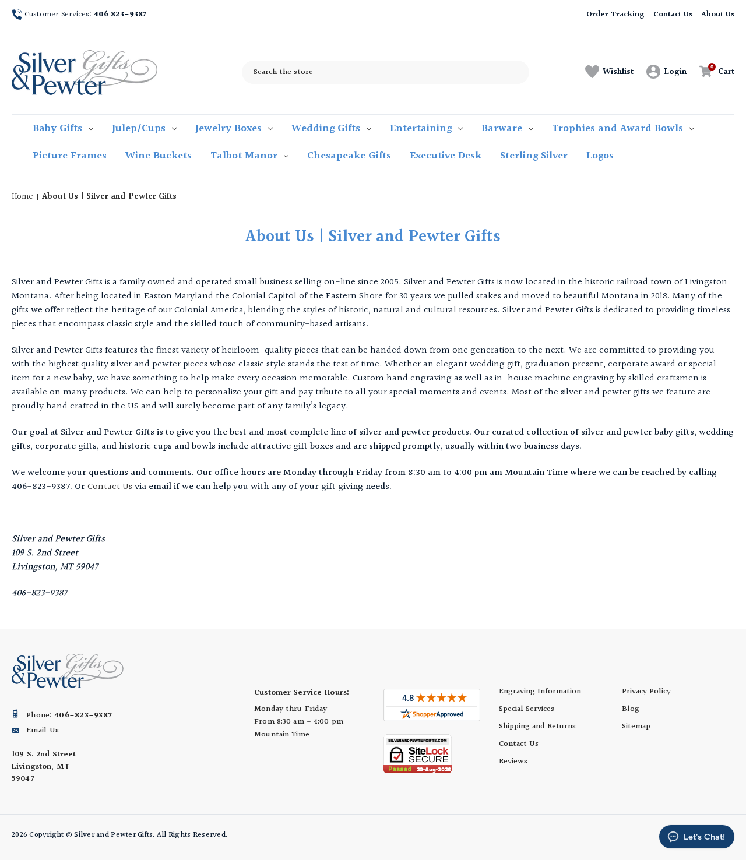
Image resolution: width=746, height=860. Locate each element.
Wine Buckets (158, 155)
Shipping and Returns (537, 726)
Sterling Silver (534, 155)
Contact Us (673, 14)
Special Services (526, 709)
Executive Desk (445, 155)
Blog (630, 709)
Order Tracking (615, 14)
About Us (717, 14)
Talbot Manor (243, 155)
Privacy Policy (646, 691)
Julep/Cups (139, 128)
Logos (600, 155)
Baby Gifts (57, 128)
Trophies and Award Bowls (617, 128)
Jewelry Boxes (228, 128)
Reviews (513, 761)
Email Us (42, 730)
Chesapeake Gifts (349, 155)
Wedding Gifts (325, 128)
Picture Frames (70, 155)
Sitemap (636, 726)
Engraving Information (540, 691)
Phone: (68, 715)
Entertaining (421, 128)
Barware (501, 128)
